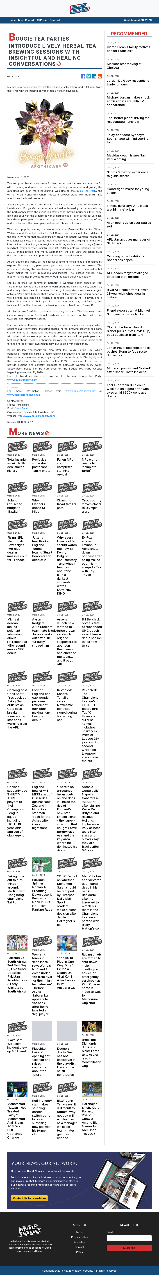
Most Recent (26, 20)
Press (79, 1252)
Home (12, 20)
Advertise (79, 1242)
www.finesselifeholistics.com (24, 394)
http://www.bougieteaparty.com (36, 415)
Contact (55, 20)
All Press (41, 20)
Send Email (21, 408)
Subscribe (129, 1247)
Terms (79, 1232)
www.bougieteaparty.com (22, 379)
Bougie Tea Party (85, 190)
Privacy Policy (79, 1237)
